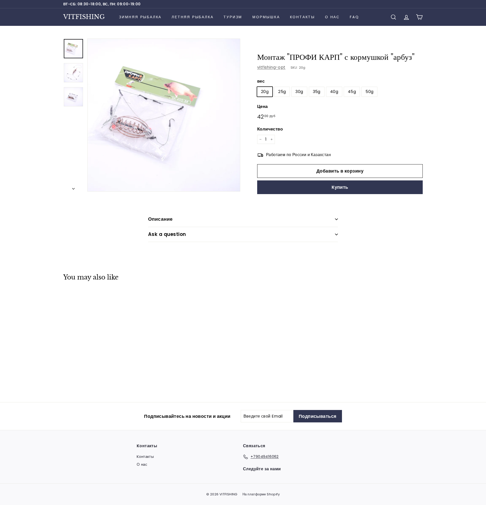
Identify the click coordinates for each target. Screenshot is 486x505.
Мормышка (266, 17)
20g (265, 92)
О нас (332, 17)
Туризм (233, 17)
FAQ (354, 17)
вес (261, 81)
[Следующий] (73, 187)
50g (369, 92)
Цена (262, 106)
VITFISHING (84, 17)
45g (352, 92)
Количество (270, 129)
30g (299, 92)
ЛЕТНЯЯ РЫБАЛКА (192, 17)
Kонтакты (302, 17)
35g (316, 92)
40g (334, 92)
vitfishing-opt (271, 67)
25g (282, 92)
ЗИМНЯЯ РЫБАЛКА (140, 17)
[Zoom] (164, 115)
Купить (340, 187)
